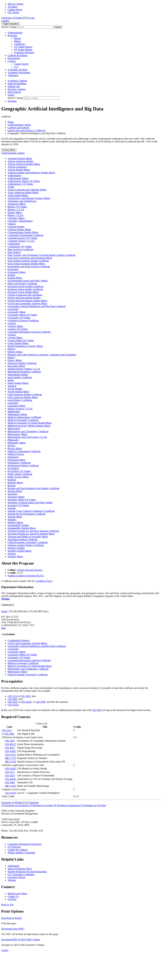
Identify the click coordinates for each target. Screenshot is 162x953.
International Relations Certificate (24, 371)
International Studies (18, 374)
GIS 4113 (10, 772)
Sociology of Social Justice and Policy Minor (30, 502)
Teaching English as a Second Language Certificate (33, 531)
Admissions (13, 866)
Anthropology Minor (18, 178)
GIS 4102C (10, 751)
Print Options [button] (14, 92)
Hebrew (12, 349)
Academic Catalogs (17, 80)
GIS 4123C (13, 704)
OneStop (12, 899)
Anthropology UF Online (20, 184)
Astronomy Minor (17, 204)
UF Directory (14, 847)
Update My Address (18, 849)
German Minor (15, 337)
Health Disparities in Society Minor (25, 346)
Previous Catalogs (17, 89)
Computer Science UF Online (22, 238)
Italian (11, 380)
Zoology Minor (15, 556)
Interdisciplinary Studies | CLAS (24, 368)
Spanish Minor (15, 516)
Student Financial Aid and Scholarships (27, 871)
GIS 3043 (12, 699)
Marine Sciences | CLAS (20, 408)
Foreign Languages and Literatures (25, 295)
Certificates (19, 44)
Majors (17, 38)
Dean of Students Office (20, 868)
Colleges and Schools (18, 127)
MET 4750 (10, 761)
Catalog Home (15, 9)
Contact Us (13, 896)
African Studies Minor (19, 169)
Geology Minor (15, 326)
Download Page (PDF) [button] (12, 928)
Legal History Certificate (20, 400)
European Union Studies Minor (23, 292)
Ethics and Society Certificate (22, 283)
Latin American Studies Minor (23, 397)
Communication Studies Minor (23, 232)
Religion (12, 479)
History (11, 357)
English (11, 275)
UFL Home (13, 12)
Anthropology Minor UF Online (24, 181)
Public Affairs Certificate (20, 474)
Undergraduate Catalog (19, 124)
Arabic (11, 186)
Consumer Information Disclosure (24, 844)
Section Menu (9, 150)
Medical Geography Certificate (23, 420)
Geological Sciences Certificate (23, 320)
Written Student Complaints (21, 852)
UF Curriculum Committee (21, 874)
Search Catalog (8, 27)
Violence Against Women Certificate (26, 545)
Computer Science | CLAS (21, 241)
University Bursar (16, 877)
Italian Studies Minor (18, 383)
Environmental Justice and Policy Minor (28, 280)
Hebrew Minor (15, 351)
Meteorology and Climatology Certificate (28, 431)
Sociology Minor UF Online (22, 499)
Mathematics (14, 411)
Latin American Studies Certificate (25, 394)
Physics (11, 445)
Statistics (12, 519)
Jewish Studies (15, 388)
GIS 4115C (10, 754)
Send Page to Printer (11, 918)
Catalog (5, 20)
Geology (12, 323)
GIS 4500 (40, 702)
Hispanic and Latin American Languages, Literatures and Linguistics (42, 354)
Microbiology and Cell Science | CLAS (27, 437)
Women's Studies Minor (19, 550)
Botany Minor (15, 212)
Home (11, 122)
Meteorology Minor (17, 434)
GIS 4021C (10, 744)
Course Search (21, 64)
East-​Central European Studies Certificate (28, 260)
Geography (13, 309)
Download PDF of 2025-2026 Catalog (20, 939)
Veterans (12, 880)
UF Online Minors (23, 49)
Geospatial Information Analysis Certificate (29, 332)
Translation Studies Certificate (22, 539)
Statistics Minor (15, 522)
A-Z (16, 66)
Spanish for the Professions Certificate (27, 514)
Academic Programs (24, 52)
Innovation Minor (16, 366)
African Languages (17, 167)
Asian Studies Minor (18, 195)
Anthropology (15, 175)
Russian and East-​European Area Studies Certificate (33, 488)
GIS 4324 (12, 702)
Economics (13, 269)
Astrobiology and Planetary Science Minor (29, 198)
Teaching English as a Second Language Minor (31, 533)
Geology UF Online (18, 329)
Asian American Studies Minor (23, 192)
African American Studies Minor (24, 164)
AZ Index (12, 6)
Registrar (12, 101)
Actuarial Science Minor (20, 158)
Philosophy (13, 440)
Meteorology (14, 428)
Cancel (4, 950)
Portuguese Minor (16, 459)
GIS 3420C (10, 768)
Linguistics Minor (16, 405)
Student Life (14, 86)
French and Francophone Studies (24, 297)
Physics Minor (15, 448)
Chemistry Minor (16, 218)
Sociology (13, 494)
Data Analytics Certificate (20, 249)
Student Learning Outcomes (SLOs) (26, 575)
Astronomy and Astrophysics (22, 201)
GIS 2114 (12, 696)
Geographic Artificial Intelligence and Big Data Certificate (37, 306)
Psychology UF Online (19, 471)
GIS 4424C (26, 702)
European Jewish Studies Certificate (26, 286)
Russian (12, 485)
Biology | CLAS (16, 209)
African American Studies (20, 161)
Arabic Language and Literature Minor (27, 189)
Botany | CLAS (15, 215)
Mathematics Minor (17, 414)
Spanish (12, 508)
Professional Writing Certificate (23, 465)
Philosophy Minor (17, 442)
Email (4, 611)
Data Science (14, 252)
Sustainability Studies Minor (22, 528)
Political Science (16, 454)
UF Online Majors (23, 47)
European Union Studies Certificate (25, 289)
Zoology (12, 553)
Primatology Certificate (19, 462)
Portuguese (13, 457)
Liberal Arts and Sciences (29, 570)
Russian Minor (15, 491)
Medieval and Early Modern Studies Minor (29, 425)
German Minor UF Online (21, 340)
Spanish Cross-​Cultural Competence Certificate (31, 511)
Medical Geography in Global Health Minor (30, 423)
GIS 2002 (25, 696)
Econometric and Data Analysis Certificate (29, 266)
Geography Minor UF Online (22, 314)
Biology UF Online (17, 206)
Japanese (12, 386)
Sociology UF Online (18, 505)
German (12, 334)
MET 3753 (10, 758)
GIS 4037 (10, 747)
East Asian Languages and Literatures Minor (30, 258)
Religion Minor (15, 482)
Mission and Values (17, 893)
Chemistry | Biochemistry (20, 221)
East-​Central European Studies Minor (26, 263)
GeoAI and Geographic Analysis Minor (27, 303)
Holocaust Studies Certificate (22, 363)
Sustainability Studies (18, 525)
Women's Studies (16, 548)
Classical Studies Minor (19, 229)
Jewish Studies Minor (18, 391)
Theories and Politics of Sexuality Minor (28, 536)
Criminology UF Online (20, 246)
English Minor (15, 277)
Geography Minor (17, 312)
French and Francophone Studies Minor (27, 300)
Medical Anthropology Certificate (24, 417)
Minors (17, 41)
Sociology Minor (16, 496)
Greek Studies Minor (18, 343)
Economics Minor (16, 272)
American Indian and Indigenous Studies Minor (31, 172)
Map (3, 628)
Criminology (14, 243)
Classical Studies (16, 226)
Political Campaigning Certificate (24, 451)
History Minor (15, 360)
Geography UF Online (19, 317)
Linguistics (13, 403)
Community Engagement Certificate (26, 235)
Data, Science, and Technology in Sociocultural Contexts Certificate (41, 255)
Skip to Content (15, 4)
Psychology (13, 468)
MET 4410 (10, 786)
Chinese (12, 223)
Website (5, 599)
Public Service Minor (18, 477)
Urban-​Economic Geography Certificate (28, 542)
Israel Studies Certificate (20, 377)
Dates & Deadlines (17, 83)
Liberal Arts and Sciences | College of (26, 130)
